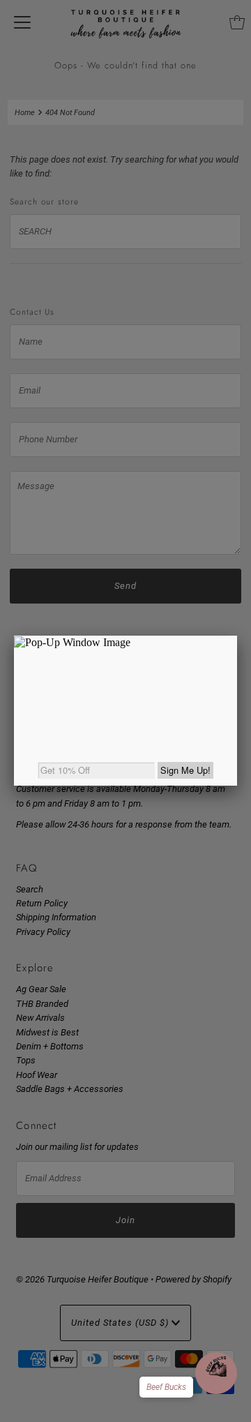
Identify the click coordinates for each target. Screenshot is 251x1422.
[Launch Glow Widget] (216, 1373)
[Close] (237, 635)
